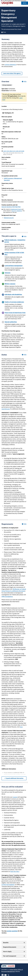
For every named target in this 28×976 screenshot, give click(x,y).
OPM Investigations (7, 596)
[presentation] (14, 113)
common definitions (10, 64)
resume (15, 797)
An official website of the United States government (14, 0)
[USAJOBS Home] (7, 3)
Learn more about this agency (12, 73)
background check (16, 209)
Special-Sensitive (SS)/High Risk (11, 207)
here (21, 727)
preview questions (12, 931)
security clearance (17, 210)
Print (4, 32)
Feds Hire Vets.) (14, 871)
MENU (24, 3)
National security (9, 218)
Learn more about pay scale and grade (13, 151)
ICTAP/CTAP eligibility (8, 884)
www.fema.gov (6, 409)
